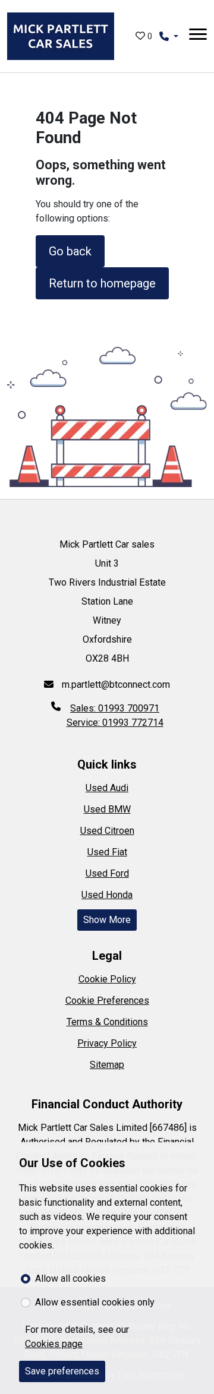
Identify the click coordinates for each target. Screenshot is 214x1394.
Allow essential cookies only (95, 1302)
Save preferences (62, 1371)
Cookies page (54, 1343)
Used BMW (107, 809)
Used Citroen (107, 830)
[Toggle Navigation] (198, 36)
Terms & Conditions (107, 1022)
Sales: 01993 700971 (114, 708)
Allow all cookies (70, 1278)
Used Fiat (107, 852)
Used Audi (107, 788)
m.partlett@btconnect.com (114, 684)
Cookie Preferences (107, 1000)
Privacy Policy (107, 1043)
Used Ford (107, 873)
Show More (107, 919)
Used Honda (107, 894)
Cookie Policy (107, 979)
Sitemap (107, 1064)
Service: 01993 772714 (115, 722)
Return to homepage (102, 283)
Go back (70, 251)
